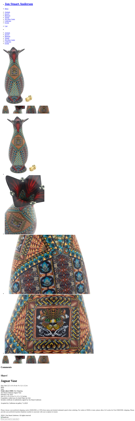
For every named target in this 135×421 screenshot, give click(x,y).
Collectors (8, 21)
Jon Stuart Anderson (19, 4)
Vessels (7, 17)
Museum (7, 15)
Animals (7, 12)
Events (7, 23)
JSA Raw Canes (10, 19)
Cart (6, 26)
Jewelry (7, 14)
